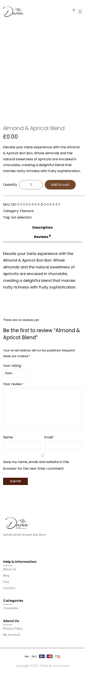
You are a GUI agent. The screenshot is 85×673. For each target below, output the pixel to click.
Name (9, 437)
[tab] (42, 226)
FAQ (6, 582)
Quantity (10, 184)
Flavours (27, 211)
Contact (9, 588)
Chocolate (10, 608)
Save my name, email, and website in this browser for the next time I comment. (36, 465)
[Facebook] (4, 546)
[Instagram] (11, 546)
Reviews (42, 236)
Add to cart (60, 184)
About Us (9, 569)
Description (42, 227)
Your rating (13, 365)
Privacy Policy (12, 628)
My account (11, 635)
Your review (13, 384)
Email (49, 437)
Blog (6, 575)
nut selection (21, 217)
